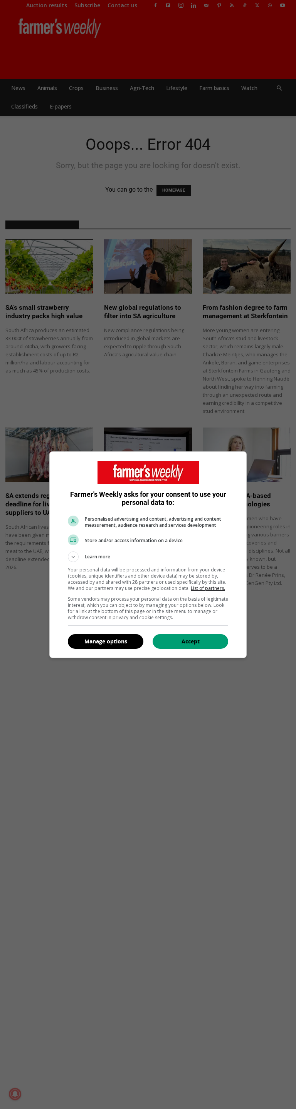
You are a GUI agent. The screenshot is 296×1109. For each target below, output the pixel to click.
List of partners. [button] (208, 588)
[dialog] (148, 554)
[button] (148, 556)
